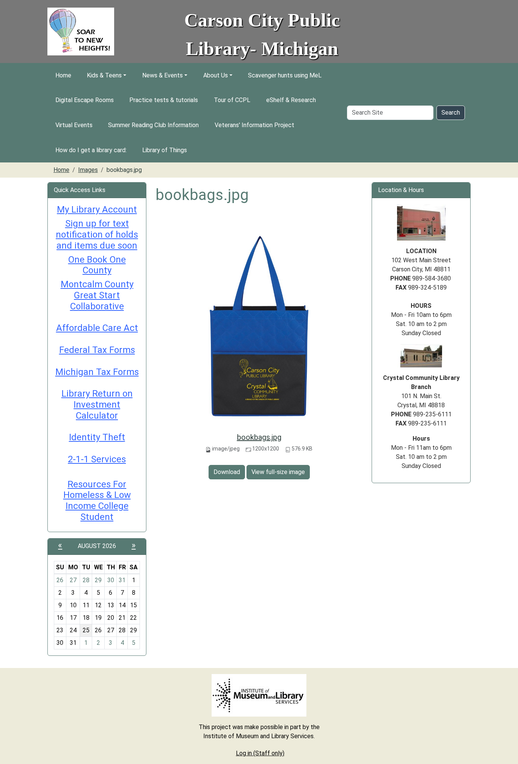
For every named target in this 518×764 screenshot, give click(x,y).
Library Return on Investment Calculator (97, 404)
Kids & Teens (104, 75)
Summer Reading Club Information (153, 125)
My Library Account (97, 209)
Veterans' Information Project (254, 125)
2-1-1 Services (97, 459)
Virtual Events (74, 125)
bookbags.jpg (259, 437)
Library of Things (164, 150)
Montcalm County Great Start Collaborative (97, 295)
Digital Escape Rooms (84, 100)
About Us (215, 75)
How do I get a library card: (91, 150)
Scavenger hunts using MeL (285, 75)
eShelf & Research (291, 100)
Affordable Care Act (97, 328)
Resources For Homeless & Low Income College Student (97, 500)
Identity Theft (97, 437)
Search (450, 112)
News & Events (162, 75)
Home (63, 75)
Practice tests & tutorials (163, 100)
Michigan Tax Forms (97, 372)
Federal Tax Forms (97, 350)
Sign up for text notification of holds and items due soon (97, 234)
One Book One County (97, 265)
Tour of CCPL (232, 100)
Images (88, 169)
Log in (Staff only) (260, 753)
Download (226, 472)
